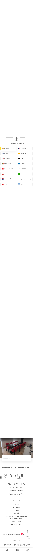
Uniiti (18, 541)
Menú (16, 513)
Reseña (16, 510)
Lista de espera (6, 552)
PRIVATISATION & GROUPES (16, 516)
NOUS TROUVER (16, 519)
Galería (16, 507)
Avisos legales (16, 524)
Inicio (16, 504)
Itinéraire (27, 552)
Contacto (16, 522)
